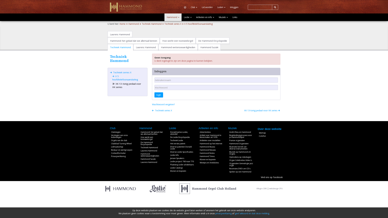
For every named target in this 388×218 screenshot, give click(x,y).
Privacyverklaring (118, 156)
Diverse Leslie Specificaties (181, 152)
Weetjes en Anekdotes (209, 162)
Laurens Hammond (149, 150)
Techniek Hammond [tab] (120, 47)
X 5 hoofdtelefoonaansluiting (198, 23)
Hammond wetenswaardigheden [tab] (178, 47)
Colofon (262, 136)
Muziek (222, 17)
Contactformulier (118, 153)
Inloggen (234, 7)
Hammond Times (207, 156)
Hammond (172, 17)
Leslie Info (174, 155)
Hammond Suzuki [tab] (209, 47)
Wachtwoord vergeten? (163, 104)
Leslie (187, 17)
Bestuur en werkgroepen (121, 150)
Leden (220, 7)
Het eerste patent (177, 143)
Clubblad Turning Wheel (121, 143)
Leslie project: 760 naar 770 (182, 161)
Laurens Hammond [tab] (120, 34)
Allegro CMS (261, 188)
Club (193, 7)
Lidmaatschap (117, 146)
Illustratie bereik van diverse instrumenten (238, 147)
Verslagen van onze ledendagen (119, 136)
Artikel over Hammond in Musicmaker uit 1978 (210, 136)
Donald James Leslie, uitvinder (179, 133)
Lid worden (207, 7)
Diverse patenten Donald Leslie (181, 147)
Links (234, 17)
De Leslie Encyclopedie (180, 137)
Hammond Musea (207, 146)
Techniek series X (172, 23)
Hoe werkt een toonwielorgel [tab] (177, 40)
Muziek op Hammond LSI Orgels (240, 153)
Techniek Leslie (176, 140)
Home (122, 23)
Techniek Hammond (152, 23)
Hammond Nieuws (208, 150)
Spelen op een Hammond (240, 171)
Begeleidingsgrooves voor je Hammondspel (240, 136)
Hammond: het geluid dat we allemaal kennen (152, 133)
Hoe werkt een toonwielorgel (147, 138)
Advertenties (205, 132)
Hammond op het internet (211, 143)
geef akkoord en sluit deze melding (252, 213)
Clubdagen (115, 132)
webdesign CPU (276, 188)
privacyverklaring (223, 213)
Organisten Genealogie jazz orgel (241, 164)
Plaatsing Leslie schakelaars (182, 164)
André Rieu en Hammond (240, 132)
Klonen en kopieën (178, 171)
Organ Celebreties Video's (240, 160)
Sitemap (262, 133)
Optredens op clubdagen (240, 157)
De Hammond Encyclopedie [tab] (212, 40)
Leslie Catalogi (176, 168)
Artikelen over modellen (210, 140)
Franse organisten (237, 140)
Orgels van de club (119, 140)
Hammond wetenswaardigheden (150, 155)
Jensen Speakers (177, 158)
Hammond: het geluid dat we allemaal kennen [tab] (133, 40)
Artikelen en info (204, 17)
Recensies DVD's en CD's (239, 168)
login (158, 94)
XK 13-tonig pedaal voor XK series (261, 110)
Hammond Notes (207, 153)
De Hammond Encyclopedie (147, 143)
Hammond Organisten (239, 143)
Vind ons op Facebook (272, 177)
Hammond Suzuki (148, 159)
